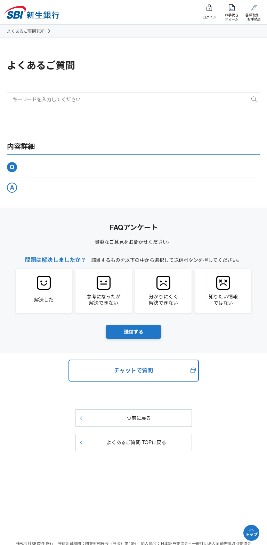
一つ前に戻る (136, 417)
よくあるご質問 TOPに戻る (136, 442)
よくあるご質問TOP (25, 31)
